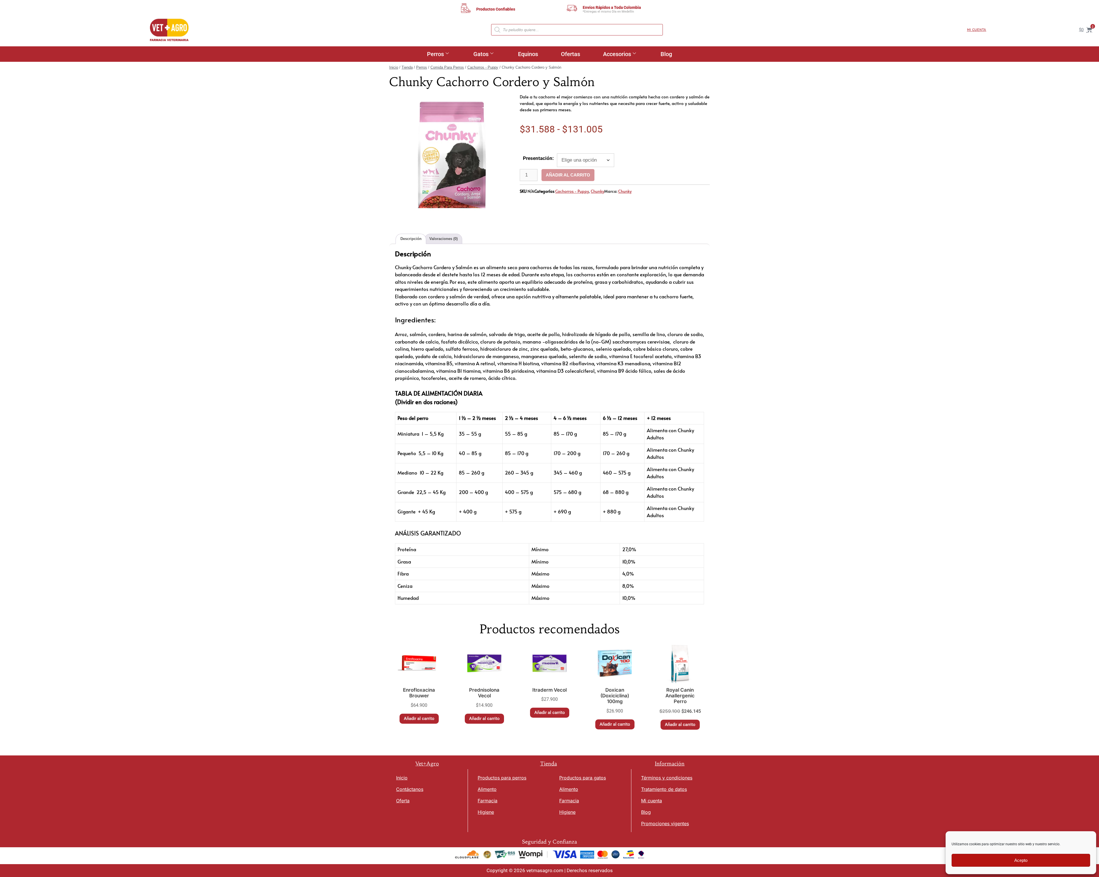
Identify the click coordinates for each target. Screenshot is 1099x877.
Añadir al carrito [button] (419, 718)
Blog (666, 54)
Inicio (393, 67)
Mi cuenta (976, 30)
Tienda (407, 67)
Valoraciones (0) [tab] (443, 239)
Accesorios (617, 54)
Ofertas (570, 54)
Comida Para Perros (447, 67)
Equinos (528, 54)
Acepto (1020, 860)
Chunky (597, 191)
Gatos (481, 54)
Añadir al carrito (568, 174)
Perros (435, 54)
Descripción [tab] (411, 239)
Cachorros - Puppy (482, 67)
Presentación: (538, 158)
